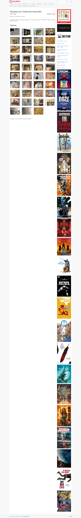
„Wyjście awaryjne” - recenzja (62, 59)
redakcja (10, 516)
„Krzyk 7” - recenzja (60, 67)
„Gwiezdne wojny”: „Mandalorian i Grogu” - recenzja (63, 46)
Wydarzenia (25, 3)
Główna (11, 5)
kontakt (21, 516)
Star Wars (33, 3)
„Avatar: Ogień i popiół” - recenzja (63, 53)
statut (14, 516)
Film (16, 3)
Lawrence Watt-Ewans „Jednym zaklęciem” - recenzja (62, 62)
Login (71, 1)
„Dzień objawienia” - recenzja (62, 41)
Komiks (19, 3)
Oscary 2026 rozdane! (61, 65)
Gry (29, 3)
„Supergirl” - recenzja (60, 43)
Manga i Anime (39, 3)
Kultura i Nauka (51, 3)
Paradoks (45, 3)
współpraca (17, 516)
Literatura (11, 3)
